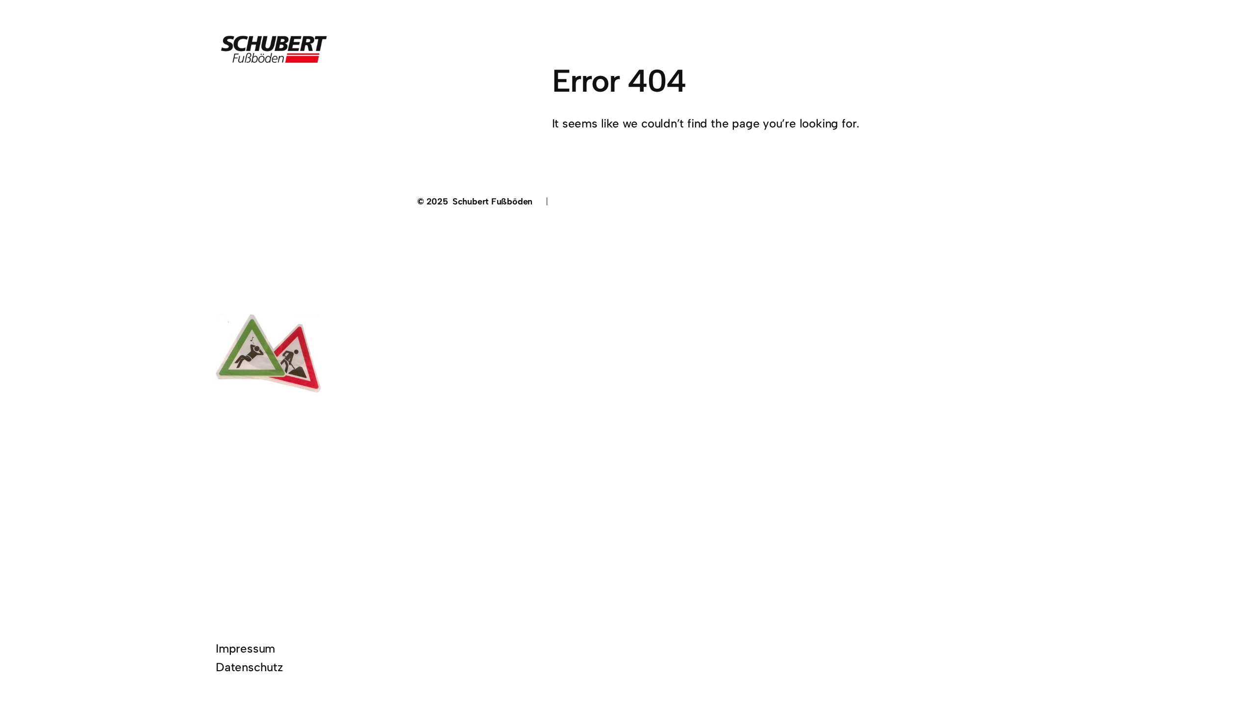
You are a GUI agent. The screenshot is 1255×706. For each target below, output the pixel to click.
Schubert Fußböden (492, 201)
